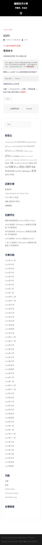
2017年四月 (9, 466)
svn (7, 99)
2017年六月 (9, 458)
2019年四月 (9, 369)
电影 (16, 171)
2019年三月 (9, 373)
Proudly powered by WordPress (14, 538)
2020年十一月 (10, 301)
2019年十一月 (10, 341)
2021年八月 (9, 273)
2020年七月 (9, 317)
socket (28, 156)
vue (11, 160)
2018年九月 (9, 398)
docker (22, 141)
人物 (15, 163)
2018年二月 (9, 426)
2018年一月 (9, 430)
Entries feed (9, 489)
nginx (26, 151)
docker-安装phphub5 (24, 239)
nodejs (31, 151)
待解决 (12, 166)
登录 (6, 485)
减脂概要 (8, 206)
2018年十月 (9, 393)
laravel (30, 146)
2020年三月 (9, 333)
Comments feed (11, 493)
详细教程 (22, 92)
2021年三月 (9, 285)
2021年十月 (9, 264)
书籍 (11, 163)
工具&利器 (7, 29)
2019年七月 (9, 357)
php (8, 156)
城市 (26, 163)
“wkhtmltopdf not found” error (17, 193)
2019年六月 (9, 361)
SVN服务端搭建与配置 (12, 46)
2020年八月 (9, 313)
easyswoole (31, 142)
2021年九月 (9, 269)
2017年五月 (9, 462)
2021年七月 (9, 277)
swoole (7, 160)
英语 (33, 170)
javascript (22, 146)
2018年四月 (9, 418)
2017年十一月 (10, 438)
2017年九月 (9, 446)
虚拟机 (7, 174)
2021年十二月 (10, 260)
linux (8, 150)
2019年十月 (9, 345)
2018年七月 (9, 406)
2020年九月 (9, 309)
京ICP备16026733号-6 (28, 541)
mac (13, 151)
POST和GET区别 (11, 197)
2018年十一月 (10, 389)
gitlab (9, 146)
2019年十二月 (10, 337)
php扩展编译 (15, 156)
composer (9, 142)
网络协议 (28, 171)
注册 (6, 481)
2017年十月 (9, 442)
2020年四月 (9, 329)
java (15, 146)
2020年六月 (9, 321)
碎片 (20, 171)
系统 (23, 171)
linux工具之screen (27, 221)
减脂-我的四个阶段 (12, 201)
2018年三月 (9, 422)
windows (23, 160)
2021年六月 (9, 281)
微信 (17, 167)
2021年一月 (9, 293)
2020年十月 (9, 305)
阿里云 (12, 174)
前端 (18, 163)
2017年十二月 (10, 434)
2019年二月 (9, 377)
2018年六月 (9, 410)
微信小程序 (25, 166)
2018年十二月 (10, 385)
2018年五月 (9, 414)
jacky (26, 40)
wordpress (30, 160)
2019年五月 (9, 365)
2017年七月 (9, 454)
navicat (29, 109)
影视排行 (8, 189)
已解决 (30, 163)
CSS (15, 142)
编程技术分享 (21, 3)
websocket (16, 160)
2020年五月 (9, 325)
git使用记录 (14, 109)
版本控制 (11, 171)
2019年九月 (9, 349)
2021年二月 (9, 289)
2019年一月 (9, 381)
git (6, 146)
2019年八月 (9, 353)
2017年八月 (9, 450)
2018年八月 (9, 402)
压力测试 (22, 163)
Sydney (5, 541)
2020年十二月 (10, 297)
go (12, 146)
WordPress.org (11, 497)
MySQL (20, 150)
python (22, 156)
